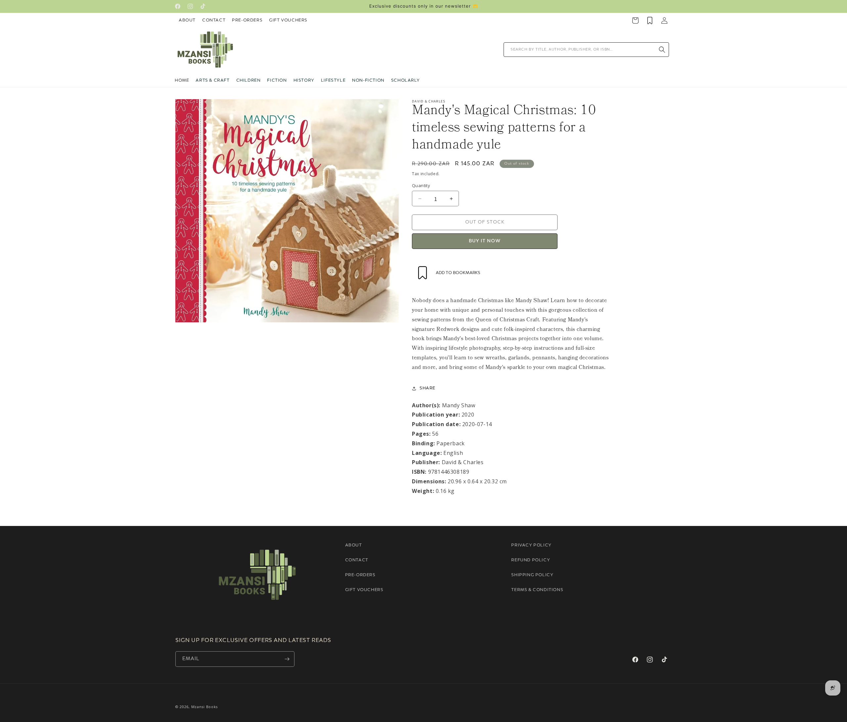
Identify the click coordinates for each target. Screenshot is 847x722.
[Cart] (635, 20)
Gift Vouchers (288, 20)
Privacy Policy (531, 545)
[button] (212, 80)
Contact (213, 20)
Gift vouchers (364, 589)
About (187, 20)
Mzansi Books (204, 706)
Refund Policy (530, 560)
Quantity (421, 185)
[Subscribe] (287, 659)
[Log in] (664, 20)
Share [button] (427, 388)
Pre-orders (360, 575)
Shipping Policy (532, 575)
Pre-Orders (247, 20)
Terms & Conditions (537, 589)
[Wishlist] (650, 20)
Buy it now (485, 241)
